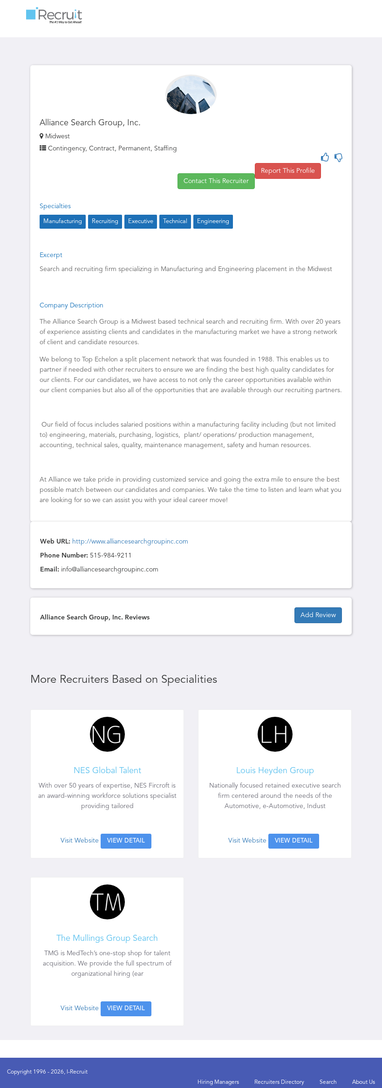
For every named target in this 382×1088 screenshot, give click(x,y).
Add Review (318, 615)
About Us (363, 1082)
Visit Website (80, 840)
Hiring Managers (218, 1082)
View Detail (126, 841)
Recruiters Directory (279, 1082)
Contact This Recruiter (216, 181)
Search (328, 1082)
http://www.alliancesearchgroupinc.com (130, 541)
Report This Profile (288, 171)
